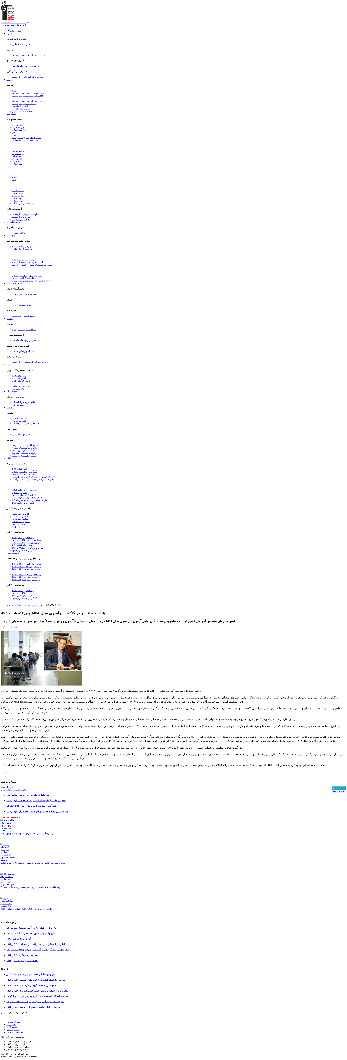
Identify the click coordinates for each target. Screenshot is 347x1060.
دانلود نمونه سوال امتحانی (23, 402)
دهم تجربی (16, 161)
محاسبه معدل (13, 1029)
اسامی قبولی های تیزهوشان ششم (27, 262)
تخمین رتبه (11, 1024)
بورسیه (10, 79)
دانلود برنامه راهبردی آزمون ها (25, 214)
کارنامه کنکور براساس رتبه (24, 495)
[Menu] (2, 25)
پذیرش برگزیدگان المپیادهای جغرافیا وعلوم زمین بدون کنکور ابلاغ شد (37, 996)
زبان (14, 135)
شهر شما (11, 235)
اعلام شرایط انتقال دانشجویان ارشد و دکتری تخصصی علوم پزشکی (36, 800)
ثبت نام (10, 318)
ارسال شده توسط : (14, 790)
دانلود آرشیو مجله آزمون (22, 434)
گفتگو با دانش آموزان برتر (23, 450)
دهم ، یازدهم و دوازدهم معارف (25, 140)
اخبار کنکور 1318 (19, 469)
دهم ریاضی (17, 159)
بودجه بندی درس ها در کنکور (25, 490)
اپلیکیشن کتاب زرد (20, 378)
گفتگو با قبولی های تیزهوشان (25, 448)
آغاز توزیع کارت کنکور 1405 (19, 939)
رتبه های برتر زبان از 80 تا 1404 (26, 579)
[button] (13, 627)
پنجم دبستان (17, 193)
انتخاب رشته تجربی (20, 519)
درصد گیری (12, 1027)
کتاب (9, 365)
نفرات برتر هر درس (21, 219)
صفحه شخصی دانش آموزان (24, 294)
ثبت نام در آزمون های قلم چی (25, 66)
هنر (13, 132)
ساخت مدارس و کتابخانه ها (24, 103)
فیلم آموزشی (18, 405)
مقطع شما (11, 114)
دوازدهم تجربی (18, 127)
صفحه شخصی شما (15, 283)
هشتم (14, 177)
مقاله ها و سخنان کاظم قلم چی (26, 423)
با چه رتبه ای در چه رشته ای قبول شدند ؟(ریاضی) (34, 479)
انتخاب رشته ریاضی (21, 516)
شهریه (9, 33)
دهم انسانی (17, 164)
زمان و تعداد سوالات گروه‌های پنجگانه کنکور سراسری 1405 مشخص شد (38, 949)
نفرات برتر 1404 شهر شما (23, 593)
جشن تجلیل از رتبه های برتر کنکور (27, 275)
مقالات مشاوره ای (20, 418)
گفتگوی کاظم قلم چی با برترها (25, 445)
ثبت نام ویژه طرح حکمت (23, 351)
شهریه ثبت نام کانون (21, 44)
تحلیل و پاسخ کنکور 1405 (23, 503)
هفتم (14, 180)
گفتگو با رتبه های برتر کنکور (24, 471)
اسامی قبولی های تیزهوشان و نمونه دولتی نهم (32, 265)
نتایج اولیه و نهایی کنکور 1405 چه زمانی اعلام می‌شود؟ (31, 933)
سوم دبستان (17, 198)
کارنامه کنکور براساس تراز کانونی (27, 498)
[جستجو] (28, 22)
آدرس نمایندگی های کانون (23, 249)
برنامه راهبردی (13, 222)
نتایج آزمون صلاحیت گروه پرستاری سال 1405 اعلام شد (31, 806)
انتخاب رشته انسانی (21, 521)
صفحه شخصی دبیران (21, 305)
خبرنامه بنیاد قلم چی (21, 109)
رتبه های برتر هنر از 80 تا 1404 (25, 577)
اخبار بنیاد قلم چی (20, 106)
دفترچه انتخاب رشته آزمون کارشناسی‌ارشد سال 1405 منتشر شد (35, 1001)
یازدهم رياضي (18, 151)
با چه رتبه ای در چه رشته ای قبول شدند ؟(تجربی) (34, 477)
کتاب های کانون (19, 375)
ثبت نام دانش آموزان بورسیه (24, 329)
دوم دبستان (17, 201)
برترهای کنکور (13, 553)
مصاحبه (10, 407)
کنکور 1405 (12, 458)
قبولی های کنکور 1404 (22, 545)
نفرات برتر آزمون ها (21, 217)
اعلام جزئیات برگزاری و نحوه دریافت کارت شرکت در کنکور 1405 (36, 944)
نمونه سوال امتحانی (15, 1032)
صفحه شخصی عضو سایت (23, 316)
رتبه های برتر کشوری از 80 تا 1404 (27, 564)
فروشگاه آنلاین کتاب (21, 381)
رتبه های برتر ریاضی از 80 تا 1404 (27, 566)
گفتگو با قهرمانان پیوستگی (24, 455)
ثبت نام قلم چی (13, 1022)
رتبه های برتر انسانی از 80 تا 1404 (27, 569)
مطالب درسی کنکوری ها (23, 474)
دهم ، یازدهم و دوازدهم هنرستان (26, 137)
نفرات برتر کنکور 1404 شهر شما (26, 540)
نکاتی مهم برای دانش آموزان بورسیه (28, 93)
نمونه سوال (12, 391)
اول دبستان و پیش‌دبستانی (23, 203)
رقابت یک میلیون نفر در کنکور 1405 (22, 960)
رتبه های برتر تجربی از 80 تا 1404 (26, 574)
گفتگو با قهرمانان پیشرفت (24, 453)
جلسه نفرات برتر (19, 421)
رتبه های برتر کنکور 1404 (23, 537)
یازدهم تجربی (18, 153)
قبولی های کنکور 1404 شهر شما (26, 543)
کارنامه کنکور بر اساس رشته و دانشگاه (29, 500)
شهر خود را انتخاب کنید (22, 246)
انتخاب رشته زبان (20, 527)
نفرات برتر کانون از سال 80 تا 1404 (27, 548)
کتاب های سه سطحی (21, 386)
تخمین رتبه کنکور (19, 492)
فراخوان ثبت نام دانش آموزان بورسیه (28, 55)
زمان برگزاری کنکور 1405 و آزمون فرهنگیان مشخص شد (32, 928)
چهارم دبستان (18, 195)
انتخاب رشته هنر (19, 524)
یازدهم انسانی (18, 156)
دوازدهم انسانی (19, 130)
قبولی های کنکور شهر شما (24, 278)
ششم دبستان (18, 190)
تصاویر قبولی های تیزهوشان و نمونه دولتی (30, 281)
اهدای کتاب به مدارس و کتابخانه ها (27, 95)
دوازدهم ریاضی (19, 125)
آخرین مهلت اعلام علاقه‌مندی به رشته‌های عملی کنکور (31, 795)
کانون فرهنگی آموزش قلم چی (15, 25)
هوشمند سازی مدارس (22, 111)
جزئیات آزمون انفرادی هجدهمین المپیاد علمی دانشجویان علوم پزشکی (37, 811)
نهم (13, 175)
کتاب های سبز (18, 389)
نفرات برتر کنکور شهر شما (24, 260)
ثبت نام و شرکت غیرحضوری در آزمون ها (30, 362)
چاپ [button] (3, 627)
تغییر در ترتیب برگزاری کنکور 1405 (22, 955)
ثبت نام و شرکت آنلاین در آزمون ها (27, 77)
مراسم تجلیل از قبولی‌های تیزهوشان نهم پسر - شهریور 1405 (33, 1007)
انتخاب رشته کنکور (20, 514)
